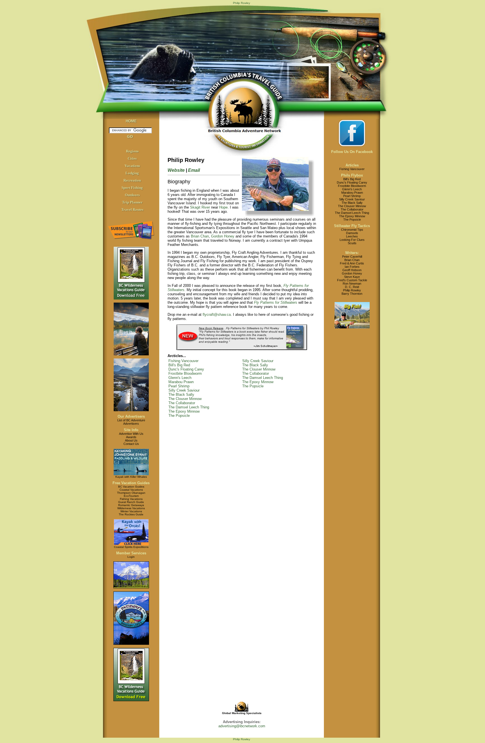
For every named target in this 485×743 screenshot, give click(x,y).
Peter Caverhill (352, 256)
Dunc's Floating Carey (186, 369)
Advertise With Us (131, 433)
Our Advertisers (131, 416)
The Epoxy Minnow (184, 411)
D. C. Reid (352, 287)
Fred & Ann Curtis (352, 263)
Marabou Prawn (181, 382)
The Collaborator (181, 403)
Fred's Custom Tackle (352, 280)
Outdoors (132, 195)
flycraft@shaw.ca (217, 314)
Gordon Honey (222, 236)
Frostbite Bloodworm (185, 373)
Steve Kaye (352, 276)
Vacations (132, 166)
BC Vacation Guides (131, 486)
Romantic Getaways (131, 505)
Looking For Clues (352, 239)
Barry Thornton (352, 293)
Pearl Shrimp (178, 386)
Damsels (352, 233)
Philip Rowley (352, 290)
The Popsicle (179, 415)
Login (131, 556)
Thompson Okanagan (131, 492)
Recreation (132, 180)
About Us (131, 440)
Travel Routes (132, 209)
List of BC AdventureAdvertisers (131, 422)
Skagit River (200, 207)
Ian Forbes (352, 266)
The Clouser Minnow (185, 399)
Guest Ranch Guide (131, 502)
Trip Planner (132, 202)
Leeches (352, 236)
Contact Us (131, 443)
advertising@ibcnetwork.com (241, 726)
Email (194, 170)
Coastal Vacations (131, 489)
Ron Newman (352, 283)
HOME (131, 121)
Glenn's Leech (179, 378)
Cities (132, 158)
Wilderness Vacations (131, 508)
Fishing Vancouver (183, 361)
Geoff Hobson (352, 270)
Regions (132, 151)
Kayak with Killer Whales (131, 476)
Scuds (352, 243)
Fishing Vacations (131, 498)
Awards (131, 437)
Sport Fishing (132, 188)
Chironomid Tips (352, 229)
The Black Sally (181, 394)
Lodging (132, 173)
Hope (223, 207)
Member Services (131, 553)
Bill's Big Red (179, 365)
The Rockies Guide (131, 514)
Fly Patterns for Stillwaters (275, 302)
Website (176, 170)
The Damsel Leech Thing (188, 407)
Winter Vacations (131, 511)
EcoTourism (131, 495)
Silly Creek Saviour (184, 390)
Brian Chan (200, 236)
